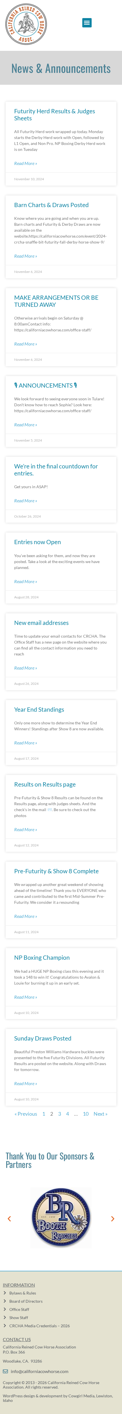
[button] (87, 22)
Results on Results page (45, 784)
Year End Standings (39, 709)
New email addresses (41, 622)
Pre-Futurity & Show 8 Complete (56, 870)
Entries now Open (37, 541)
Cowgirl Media (81, 1395)
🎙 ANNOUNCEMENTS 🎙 (45, 385)
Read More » (25, 163)
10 (86, 1114)
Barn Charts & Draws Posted (51, 204)
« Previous (25, 1114)
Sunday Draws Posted (42, 1038)
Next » (101, 1114)
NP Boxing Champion (42, 957)
